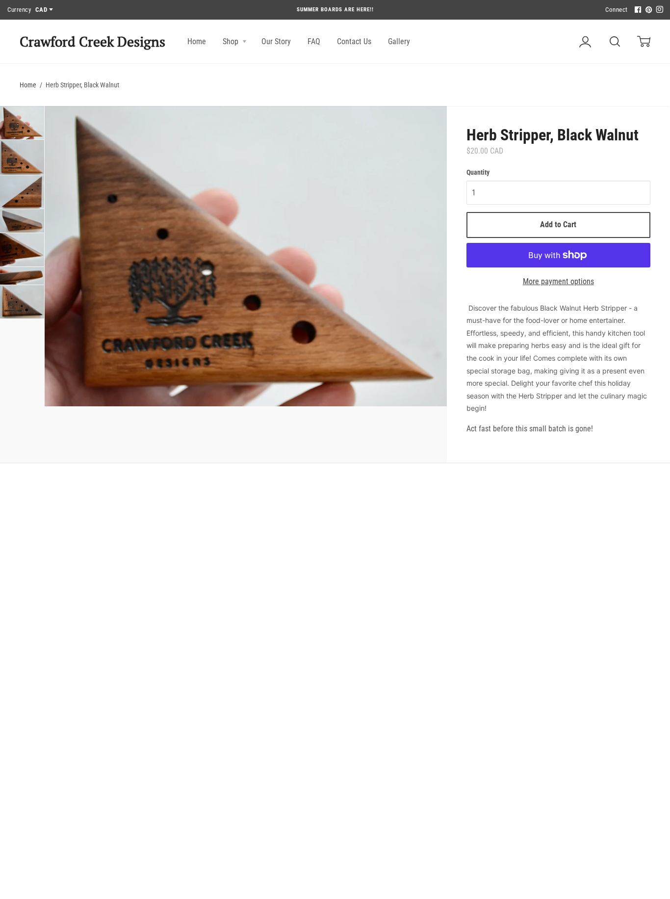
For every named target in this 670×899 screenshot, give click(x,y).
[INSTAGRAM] (658, 10)
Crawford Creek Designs (92, 41)
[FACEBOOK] (636, 10)
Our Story (276, 41)
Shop (231, 41)
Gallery (399, 41)
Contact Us (354, 41)
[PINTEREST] (647, 10)
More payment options (558, 281)
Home (196, 41)
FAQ (314, 41)
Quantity (478, 172)
